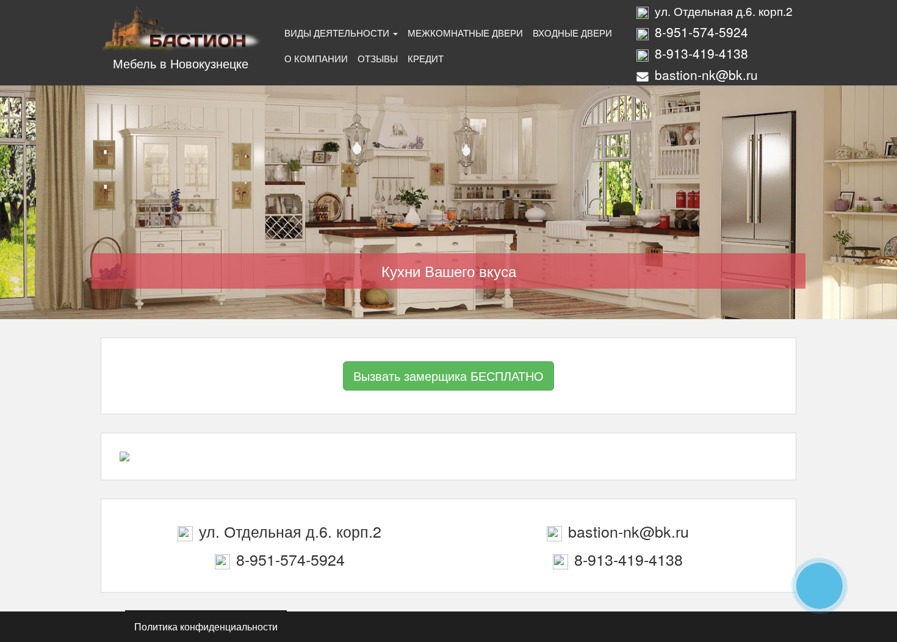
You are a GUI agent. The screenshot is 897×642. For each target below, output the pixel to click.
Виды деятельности (338, 32)
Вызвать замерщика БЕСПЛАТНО (448, 375)
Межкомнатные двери (465, 32)
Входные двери (572, 32)
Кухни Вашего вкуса (448, 270)
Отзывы (378, 58)
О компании (316, 58)
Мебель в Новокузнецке (180, 63)
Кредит (426, 58)
